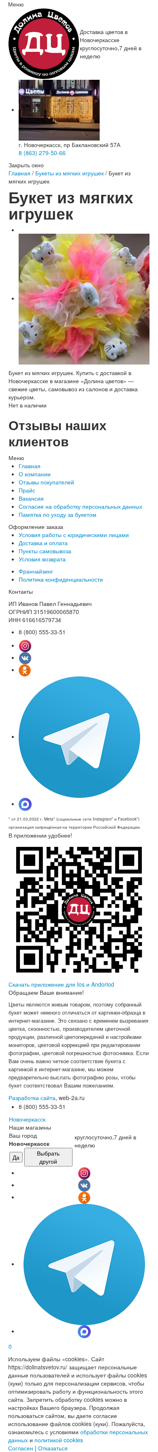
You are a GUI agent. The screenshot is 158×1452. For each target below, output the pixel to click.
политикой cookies (58, 1440)
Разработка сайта (32, 1098)
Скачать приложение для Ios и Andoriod (61, 984)
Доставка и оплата (43, 543)
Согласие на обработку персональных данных (80, 506)
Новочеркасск (27, 1119)
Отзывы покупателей (46, 482)
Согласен (20, 1448)
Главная (19, 173)
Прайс (27, 490)
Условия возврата (42, 559)
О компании (35, 474)
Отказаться (53, 1448)
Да (16, 1157)
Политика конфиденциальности (61, 579)
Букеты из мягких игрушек (69, 173)
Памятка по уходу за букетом (57, 514)
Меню (16, 4)
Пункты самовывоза (45, 551)
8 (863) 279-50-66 (42, 153)
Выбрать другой (48, 1157)
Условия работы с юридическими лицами (74, 535)
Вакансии (31, 498)
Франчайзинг (36, 571)
